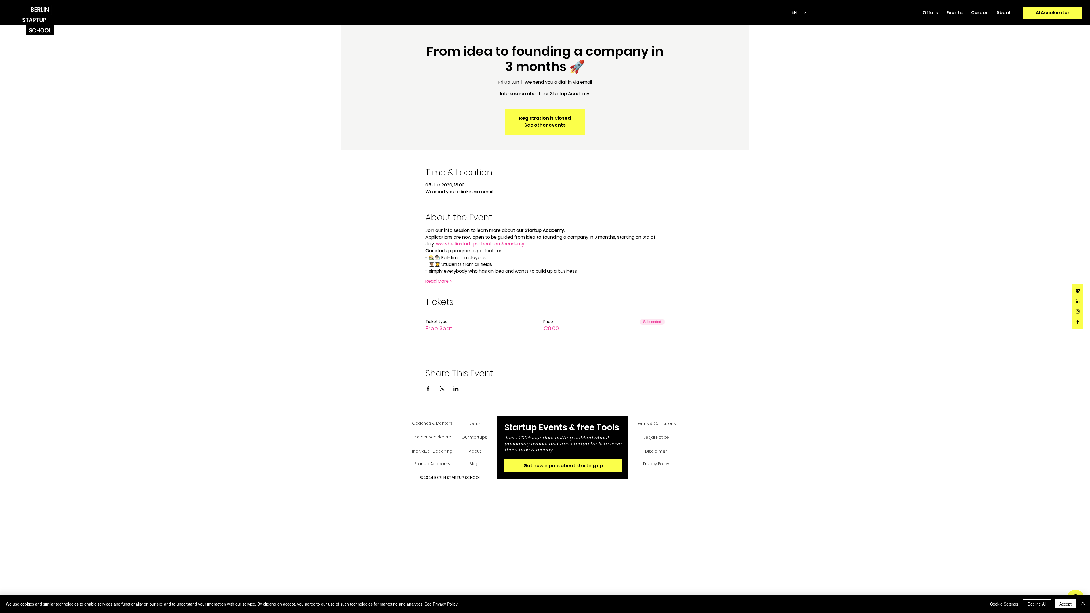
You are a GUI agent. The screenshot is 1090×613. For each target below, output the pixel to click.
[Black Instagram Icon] (1077, 311)
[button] (930, 13)
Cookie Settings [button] (1004, 604)
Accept (1065, 604)
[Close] (1083, 603)
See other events (545, 125)
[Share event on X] (442, 388)
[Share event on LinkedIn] (456, 388)
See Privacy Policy (441, 604)
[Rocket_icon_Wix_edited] (1077, 291)
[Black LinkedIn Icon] (1077, 301)
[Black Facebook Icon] (1077, 321)
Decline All (1037, 604)
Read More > (438, 281)
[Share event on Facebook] (428, 388)
